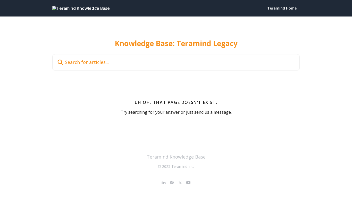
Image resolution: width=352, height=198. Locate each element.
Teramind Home (282, 8)
